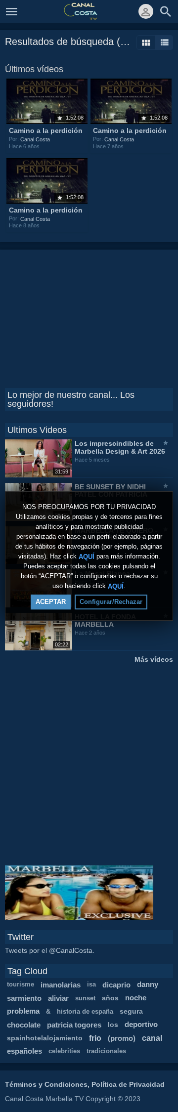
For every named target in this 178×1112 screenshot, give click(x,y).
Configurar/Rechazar (111, 601)
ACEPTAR (51, 601)
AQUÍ (86, 556)
